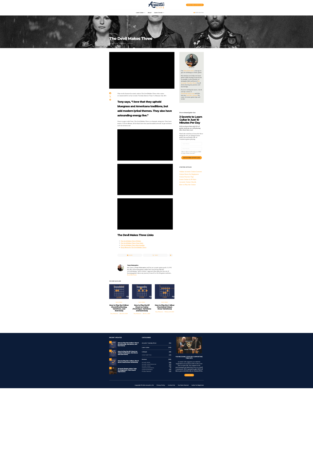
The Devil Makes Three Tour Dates (132, 243)
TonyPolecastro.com (187, 93)
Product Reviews (146, 371)
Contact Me (171, 385)
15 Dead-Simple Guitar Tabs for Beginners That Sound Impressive (127, 370)
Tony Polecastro (132, 265)
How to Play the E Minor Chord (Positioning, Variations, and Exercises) (119, 308)
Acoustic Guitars (146, 366)
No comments (122, 43)
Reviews (144, 359)
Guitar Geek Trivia (146, 354)
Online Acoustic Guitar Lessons (190, 171)
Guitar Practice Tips (186, 177)
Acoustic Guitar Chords (187, 182)
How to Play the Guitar (187, 184)
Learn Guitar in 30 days (187, 179)
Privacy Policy (161, 385)
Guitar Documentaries (148, 367)
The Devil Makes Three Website (131, 241)
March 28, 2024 (124, 313)
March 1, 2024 (146, 313)
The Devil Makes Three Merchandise (133, 245)
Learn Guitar (140, 12)
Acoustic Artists (113, 33)
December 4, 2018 (113, 43)
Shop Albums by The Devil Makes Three (133, 247)
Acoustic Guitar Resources (149, 364)
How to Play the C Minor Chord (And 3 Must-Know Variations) (164, 307)
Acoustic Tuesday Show (149, 343)
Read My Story (132, 275)
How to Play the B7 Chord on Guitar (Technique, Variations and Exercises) (142, 308)
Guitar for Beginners (197, 385)
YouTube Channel (183, 385)
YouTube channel (191, 95)
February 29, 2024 (169, 311)
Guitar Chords (158, 12)
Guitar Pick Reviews (147, 369)
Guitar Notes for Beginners (189, 174)
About (149, 12)
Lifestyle (144, 352)
